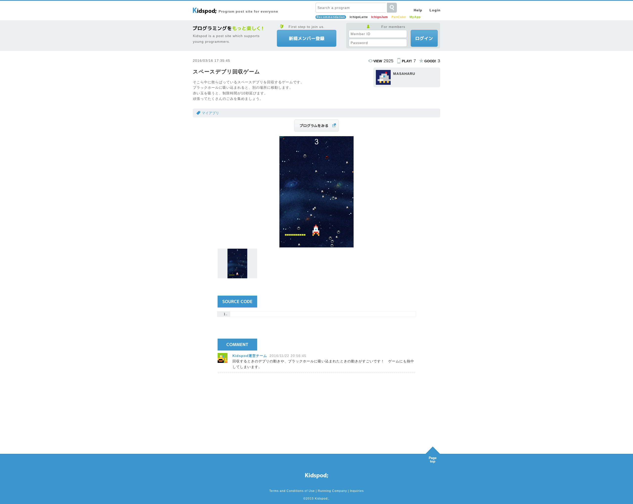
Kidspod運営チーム (249, 356)
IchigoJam (379, 17)
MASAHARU (404, 74)
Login (435, 10)
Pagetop (432, 453)
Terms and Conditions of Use (292, 491)
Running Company (332, 491)
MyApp (415, 17)
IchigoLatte (359, 17)
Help (418, 10)
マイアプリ (210, 113)
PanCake (398, 17)
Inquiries (357, 491)
